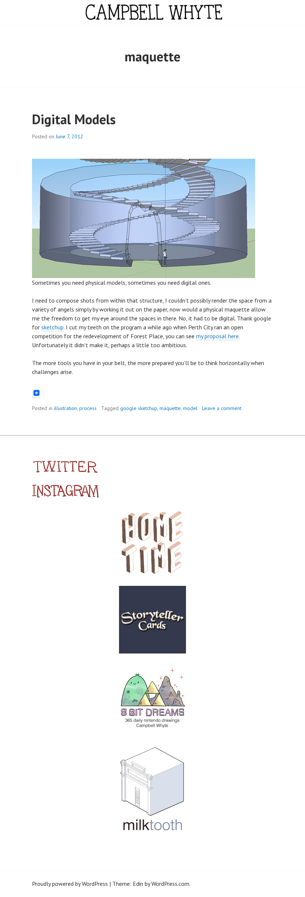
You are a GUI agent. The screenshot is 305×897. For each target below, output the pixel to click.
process (88, 408)
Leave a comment (221, 408)
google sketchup (138, 408)
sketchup (52, 327)
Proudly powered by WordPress (70, 883)
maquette (170, 408)
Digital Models (74, 119)
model (190, 408)
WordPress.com (170, 883)
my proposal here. (218, 336)
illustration (65, 408)
